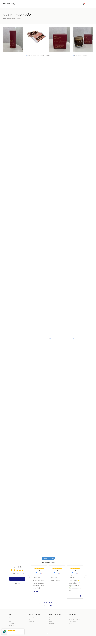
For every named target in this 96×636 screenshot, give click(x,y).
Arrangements (52, 623)
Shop (10, 621)
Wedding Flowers (32, 617)
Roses (50, 619)
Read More (35, 591)
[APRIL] (36, 352)
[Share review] (44, 594)
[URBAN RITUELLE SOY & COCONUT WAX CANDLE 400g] (59, 39)
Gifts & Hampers (72, 621)
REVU (50, 605)
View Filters (17, 583)
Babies (50, 621)
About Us (11, 619)
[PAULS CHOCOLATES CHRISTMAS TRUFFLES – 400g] (13, 67)
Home (10, 617)
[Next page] (56, 602)
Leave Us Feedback (17, 578)
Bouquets (51, 617)
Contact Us (11, 625)
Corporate (31, 619)
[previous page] (28, 577)
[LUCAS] (13, 351)
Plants (70, 623)
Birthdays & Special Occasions (75, 619)
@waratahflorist (57, 552)
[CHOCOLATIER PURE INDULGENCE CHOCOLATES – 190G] (36, 37)
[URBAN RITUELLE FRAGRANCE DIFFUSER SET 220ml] (13, 39)
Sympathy (31, 621)
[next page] (85, 577)
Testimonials (11, 623)
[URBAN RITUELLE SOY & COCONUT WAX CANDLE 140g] (83, 39)
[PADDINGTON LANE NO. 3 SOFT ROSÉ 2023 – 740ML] (59, 65)
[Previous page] (40, 602)
